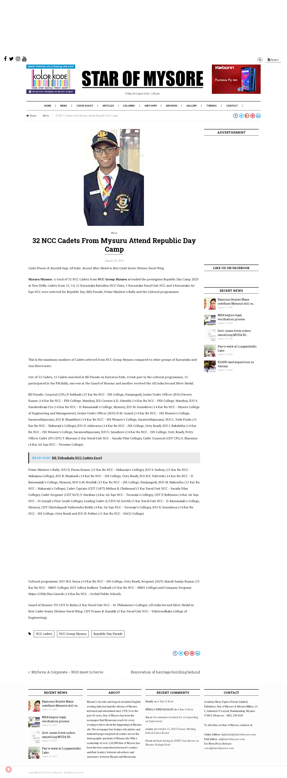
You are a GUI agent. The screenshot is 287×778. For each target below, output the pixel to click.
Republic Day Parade (108, 634)
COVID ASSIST (85, 105)
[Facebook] (5, 59)
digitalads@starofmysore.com (238, 734)
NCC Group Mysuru (72, 634)
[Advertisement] (117, 27)
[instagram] (18, 59)
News (63, 105)
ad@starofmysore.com (231, 739)
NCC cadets (44, 634)
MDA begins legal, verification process (231, 317)
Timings (211, 105)
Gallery (191, 105)
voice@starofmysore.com (219, 748)
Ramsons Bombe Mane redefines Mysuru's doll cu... (236, 301)
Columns (129, 105)
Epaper (274, 59)
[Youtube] (24, 59)
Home (47, 105)
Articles (108, 105)
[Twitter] (11, 59)
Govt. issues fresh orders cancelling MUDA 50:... (234, 333)
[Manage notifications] (8, 769)
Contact (232, 105)
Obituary (150, 105)
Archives (171, 105)
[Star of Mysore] (133, 84)
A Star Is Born (165, 701)
